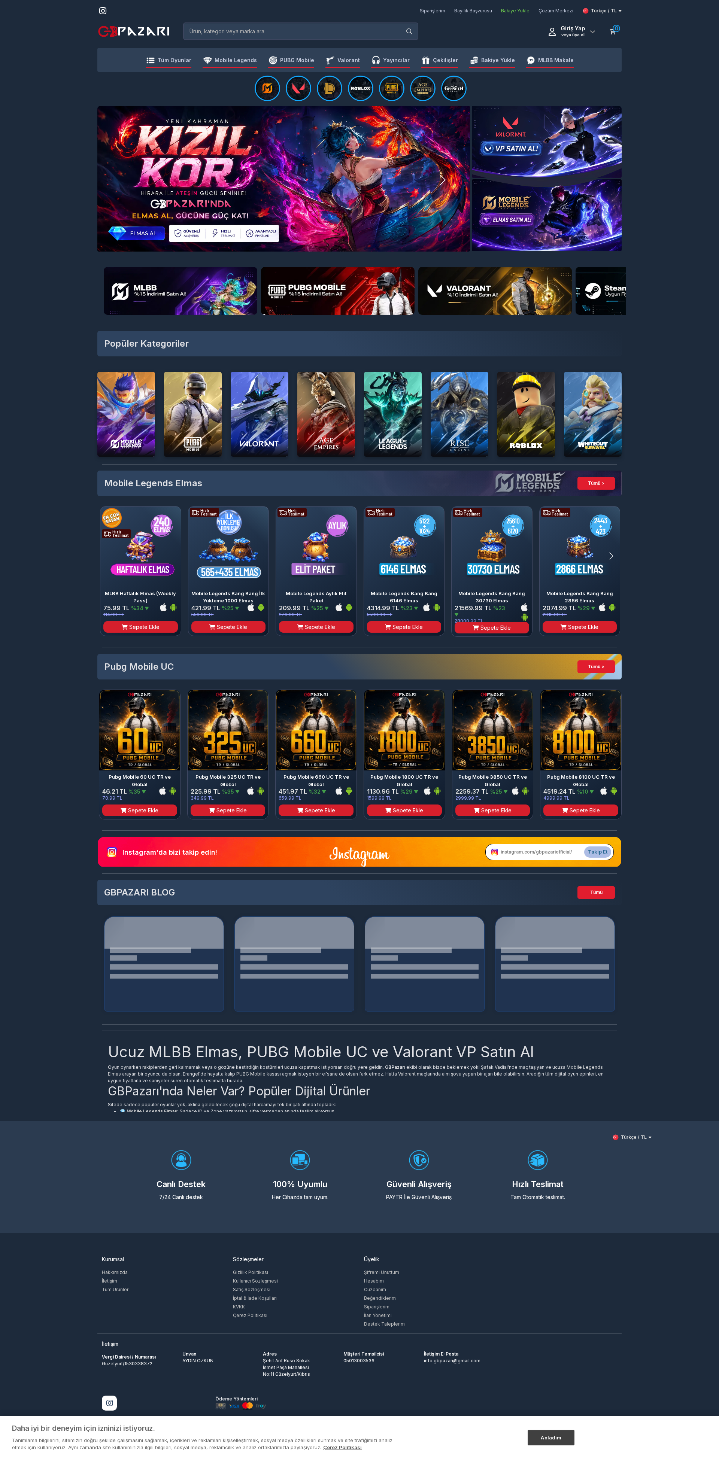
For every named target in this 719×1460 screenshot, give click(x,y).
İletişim (109, 1281)
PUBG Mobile (251, 1074)
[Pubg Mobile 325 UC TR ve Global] (228, 730)
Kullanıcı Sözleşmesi (255, 1281)
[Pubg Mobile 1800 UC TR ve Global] (404, 730)
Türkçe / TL (604, 10)
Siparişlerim (376, 1307)
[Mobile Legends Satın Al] (267, 88)
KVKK (239, 1307)
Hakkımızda (115, 1272)
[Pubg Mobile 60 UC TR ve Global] (139, 730)
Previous (112, 180)
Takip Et (597, 852)
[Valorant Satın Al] (298, 88)
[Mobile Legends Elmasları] (547, 215)
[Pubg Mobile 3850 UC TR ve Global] (492, 730)
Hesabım (374, 1281)
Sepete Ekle (144, 627)
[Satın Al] (391, 88)
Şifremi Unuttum (381, 1272)
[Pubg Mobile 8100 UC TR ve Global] (580, 730)
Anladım (551, 1437)
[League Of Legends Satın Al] (329, 88)
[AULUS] (283, 179)
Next (455, 180)
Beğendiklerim (380, 1298)
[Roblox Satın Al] (360, 88)
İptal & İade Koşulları (255, 1298)
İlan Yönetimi (378, 1315)
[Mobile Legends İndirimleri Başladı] (547, 141)
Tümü (596, 892)
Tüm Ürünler (115, 1289)
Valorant (407, 1074)
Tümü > (596, 483)
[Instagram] (109, 1403)
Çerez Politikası (250, 1315)
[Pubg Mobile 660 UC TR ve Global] (316, 730)
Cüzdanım (375, 1289)
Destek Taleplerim (384, 1324)
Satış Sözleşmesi (251, 1289)
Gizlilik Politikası (250, 1272)
